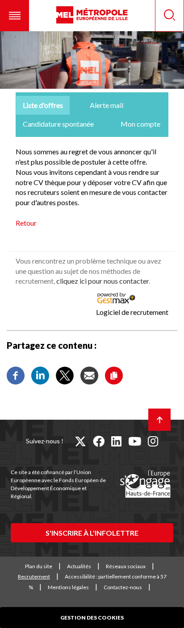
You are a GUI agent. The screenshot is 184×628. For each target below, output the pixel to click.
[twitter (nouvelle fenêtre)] (80, 441)
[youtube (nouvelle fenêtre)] (134, 441)
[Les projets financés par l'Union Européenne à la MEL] (145, 484)
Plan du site (38, 566)
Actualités (79, 566)
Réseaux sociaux (126, 566)
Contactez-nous (123, 587)
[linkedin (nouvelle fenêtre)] (116, 441)
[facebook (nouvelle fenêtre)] (99, 441)
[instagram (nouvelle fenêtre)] (153, 441)
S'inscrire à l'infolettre (92, 533)
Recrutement (34, 576)
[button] (14, 15)
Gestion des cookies (92, 617)
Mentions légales (68, 587)
